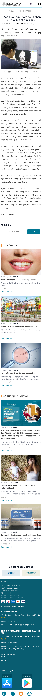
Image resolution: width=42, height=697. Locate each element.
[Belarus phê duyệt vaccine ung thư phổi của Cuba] (21, 517)
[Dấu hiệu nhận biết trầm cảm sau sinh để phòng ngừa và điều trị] (21, 468)
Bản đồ (3, 618)
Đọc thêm (5, 292)
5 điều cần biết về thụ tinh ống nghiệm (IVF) (18, 373)
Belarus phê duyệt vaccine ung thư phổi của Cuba (21, 535)
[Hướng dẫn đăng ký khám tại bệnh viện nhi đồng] (21, 309)
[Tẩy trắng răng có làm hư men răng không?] (21, 262)
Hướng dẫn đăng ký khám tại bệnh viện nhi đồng (20, 326)
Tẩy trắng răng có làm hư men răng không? (18, 279)
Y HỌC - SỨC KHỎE (26, 11)
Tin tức (11, 11)
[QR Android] (31, 683)
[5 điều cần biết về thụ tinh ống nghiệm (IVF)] (21, 355)
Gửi (33, 232)
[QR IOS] (11, 683)
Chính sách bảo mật (8, 655)
